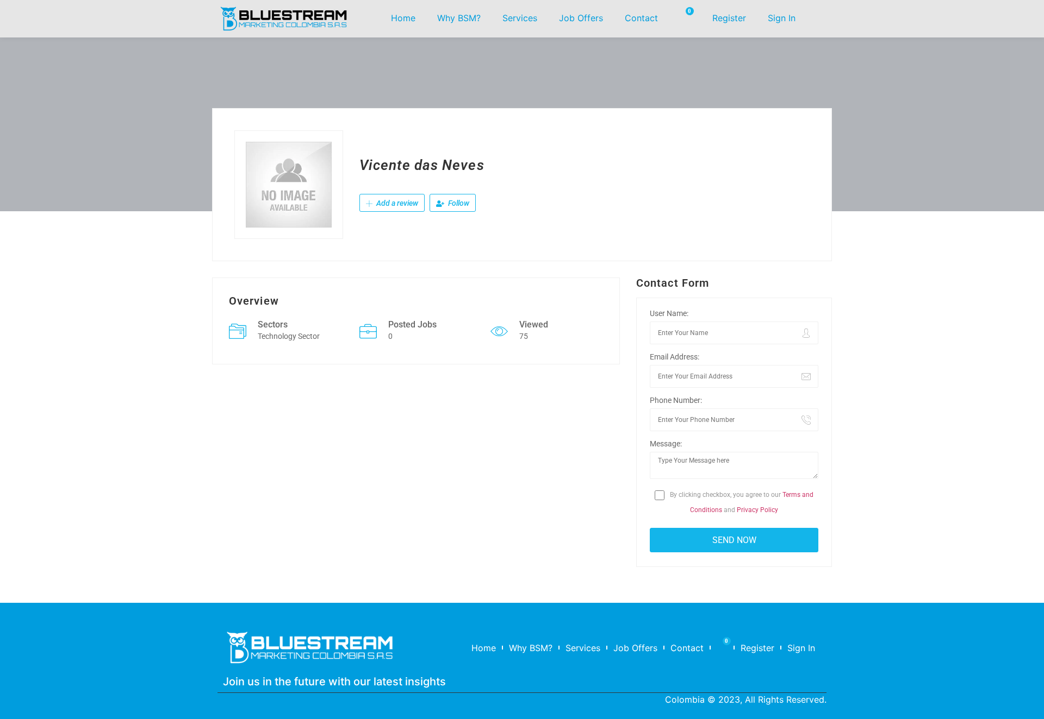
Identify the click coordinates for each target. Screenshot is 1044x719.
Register (729, 17)
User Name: (669, 313)
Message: (666, 443)
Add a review (396, 203)
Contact (641, 17)
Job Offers (581, 17)
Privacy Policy (757, 510)
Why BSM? (459, 17)
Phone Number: (676, 400)
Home (403, 17)
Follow (457, 203)
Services (519, 17)
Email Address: (674, 357)
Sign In (782, 17)
